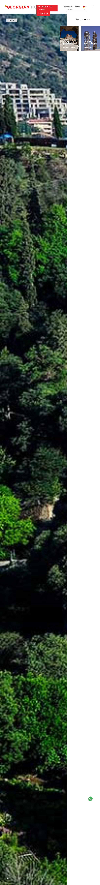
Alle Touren (43, 13)
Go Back (11, 20)
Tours (79, 19)
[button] (84, 7)
